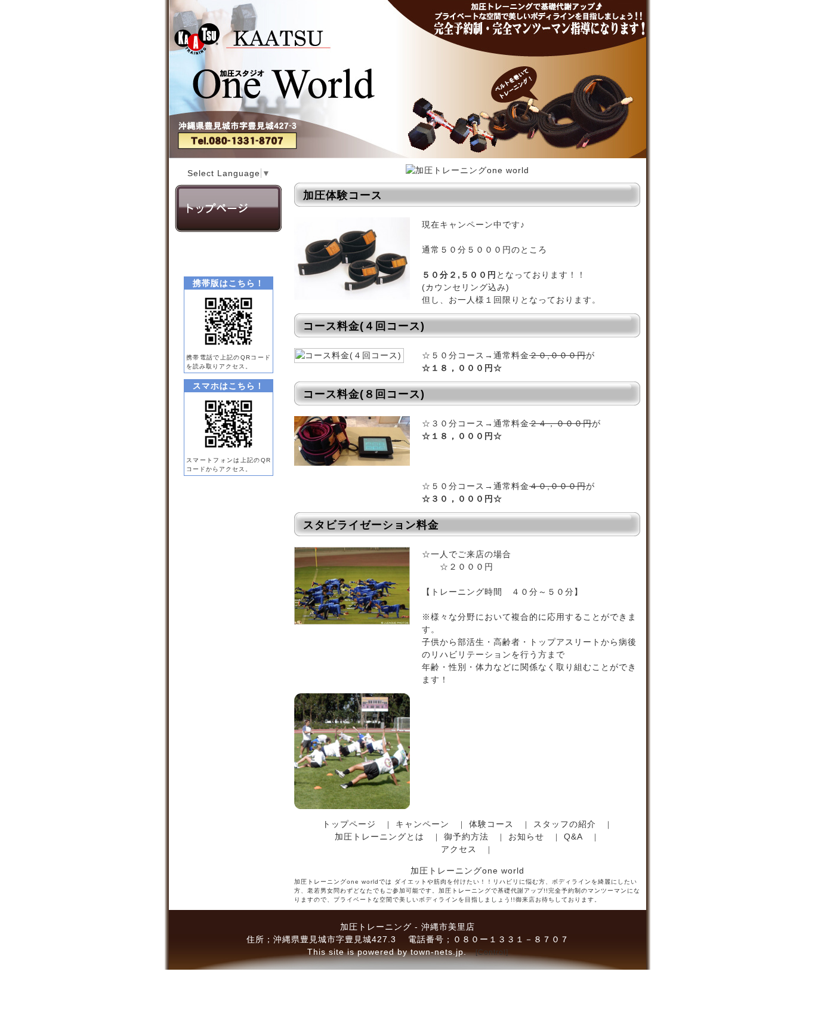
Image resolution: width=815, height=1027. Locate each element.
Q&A (573, 836)
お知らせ (526, 836)
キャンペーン (422, 824)
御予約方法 (466, 836)
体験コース (491, 824)
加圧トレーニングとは (379, 836)
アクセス (459, 849)
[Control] (492, 952)
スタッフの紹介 (564, 824)
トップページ (349, 824)
